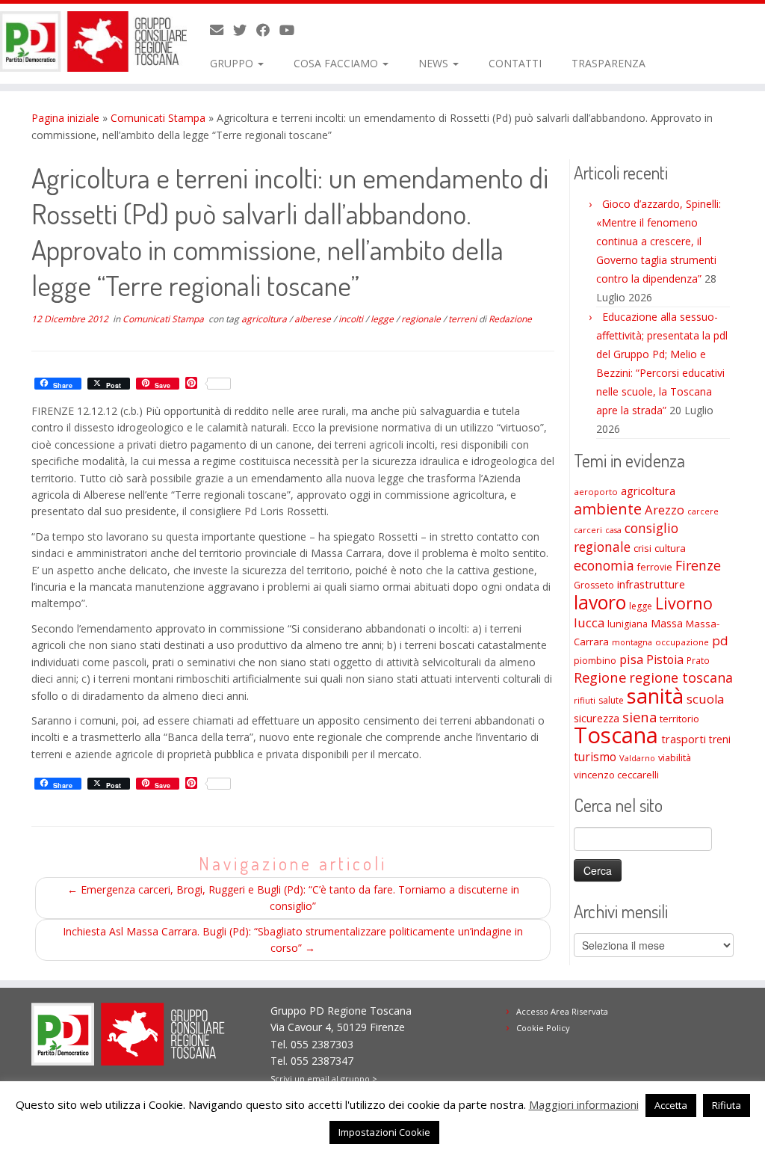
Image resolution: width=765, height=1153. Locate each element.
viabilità (674, 757)
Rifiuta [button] (726, 1105)
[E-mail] (221, 30)
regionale (422, 319)
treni (720, 739)
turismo (595, 756)
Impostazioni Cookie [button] (384, 1132)
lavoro (600, 602)
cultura (670, 548)
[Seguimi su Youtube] (291, 30)
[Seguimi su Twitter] (244, 30)
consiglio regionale (626, 537)
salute (611, 700)
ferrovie (654, 567)
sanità (655, 696)
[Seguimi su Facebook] (267, 30)
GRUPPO (233, 63)
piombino (595, 660)
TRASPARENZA (608, 63)
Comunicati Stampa (158, 118)
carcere (703, 511)
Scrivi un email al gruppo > (323, 1078)
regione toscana (681, 677)
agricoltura (265, 319)
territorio (679, 718)
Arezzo (664, 509)
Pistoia (665, 659)
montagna (632, 642)
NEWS (434, 63)
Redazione (510, 319)
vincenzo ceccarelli (616, 774)
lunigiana (627, 624)
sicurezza (596, 718)
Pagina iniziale (65, 118)
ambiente (608, 509)
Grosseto (594, 585)
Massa (667, 623)
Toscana (616, 735)
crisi (642, 548)
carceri (588, 529)
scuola (705, 699)
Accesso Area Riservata (562, 1011)
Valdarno (637, 757)
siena (639, 716)
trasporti (683, 738)
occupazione (682, 642)
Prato (698, 660)
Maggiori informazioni (584, 1104)
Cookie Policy (543, 1027)
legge (383, 319)
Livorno (684, 603)
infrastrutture (651, 583)
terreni (463, 319)
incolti (351, 319)
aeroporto (596, 491)
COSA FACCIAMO (337, 63)
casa (613, 530)
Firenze (698, 565)
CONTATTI (515, 63)
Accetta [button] (670, 1105)
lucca (589, 622)
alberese (313, 319)
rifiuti (584, 700)
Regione (600, 677)
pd (720, 640)
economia (604, 565)
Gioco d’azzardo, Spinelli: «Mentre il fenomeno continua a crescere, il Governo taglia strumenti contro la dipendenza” (658, 241)
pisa (631, 659)
